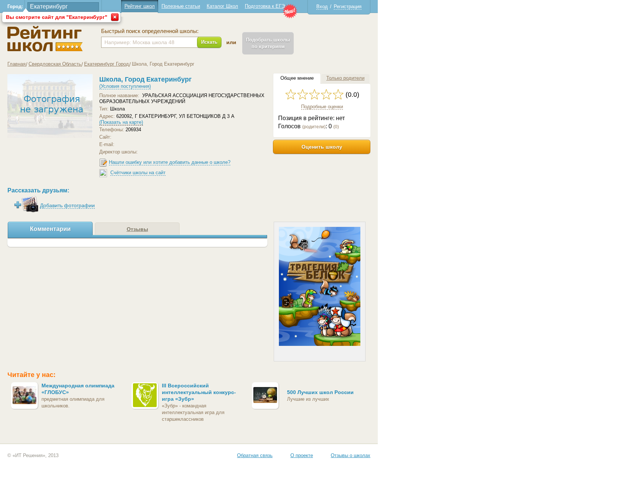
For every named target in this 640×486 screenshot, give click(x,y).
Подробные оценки (322, 106)
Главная (16, 64)
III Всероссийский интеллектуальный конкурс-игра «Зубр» (199, 392)
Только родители (345, 78)
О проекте (301, 455)
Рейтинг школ (139, 6)
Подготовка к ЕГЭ (265, 6)
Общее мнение (297, 78)
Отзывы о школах (350, 455)
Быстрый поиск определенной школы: (150, 31)
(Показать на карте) (121, 122)
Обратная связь (255, 455)
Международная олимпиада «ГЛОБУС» (77, 389)
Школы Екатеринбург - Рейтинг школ (45, 39)
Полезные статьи (180, 6)
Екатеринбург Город (106, 64)
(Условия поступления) (125, 86)
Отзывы (137, 229)
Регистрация (347, 6)
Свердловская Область (55, 64)
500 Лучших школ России (320, 392)
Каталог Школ (222, 6)
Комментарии (50, 229)
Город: (15, 6)
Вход (322, 6)
